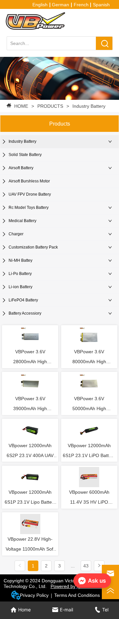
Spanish (101, 4)
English (40, 4)
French (81, 4)
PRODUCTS (50, 106)
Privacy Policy (34, 595)
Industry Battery (88, 106)
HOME (21, 106)
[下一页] (99, 566)
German (60, 4)
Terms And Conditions (77, 595)
